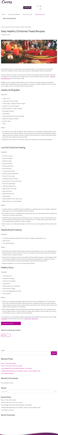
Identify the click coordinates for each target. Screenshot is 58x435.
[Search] (55, 391)
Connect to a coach (7, 323)
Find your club (27, 14)
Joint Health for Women (7, 373)
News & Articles (40, 14)
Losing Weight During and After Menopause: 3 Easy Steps (16, 368)
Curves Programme (14, 14)
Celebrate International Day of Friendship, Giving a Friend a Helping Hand (20, 371)
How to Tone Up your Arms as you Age (11, 366)
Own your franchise (9, 18)
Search (3, 350)
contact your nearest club (31, 318)
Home (3, 14)
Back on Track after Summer (8, 363)
